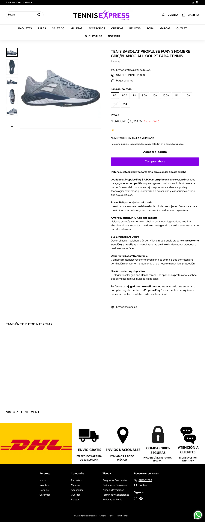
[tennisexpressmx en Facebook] (141, 498)
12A (115, 104)
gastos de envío (141, 144)
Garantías (44, 494)
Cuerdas (117, 28)
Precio (115, 115)
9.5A (144, 95)
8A (114, 95)
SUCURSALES (93, 36)
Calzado (58, 28)
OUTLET (181, 28)
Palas (42, 28)
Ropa (150, 28)
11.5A (187, 95)
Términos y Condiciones (115, 494)
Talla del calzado (121, 89)
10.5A (166, 95)
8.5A (124, 95)
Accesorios (96, 28)
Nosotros (44, 485)
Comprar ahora (155, 161)
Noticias (114, 36)
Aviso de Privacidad (113, 489)
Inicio (42, 480)
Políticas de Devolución (115, 485)
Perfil (111, 515)
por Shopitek (122, 515)
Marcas (165, 28)
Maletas (76, 28)
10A (155, 95)
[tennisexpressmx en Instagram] (135, 498)
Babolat (115, 61)
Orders (102, 515)
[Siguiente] (12, 126)
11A (177, 95)
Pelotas (135, 28)
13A (125, 104)
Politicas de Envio (112, 499)
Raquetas (25, 28)
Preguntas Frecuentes (114, 480)
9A (134, 95)
